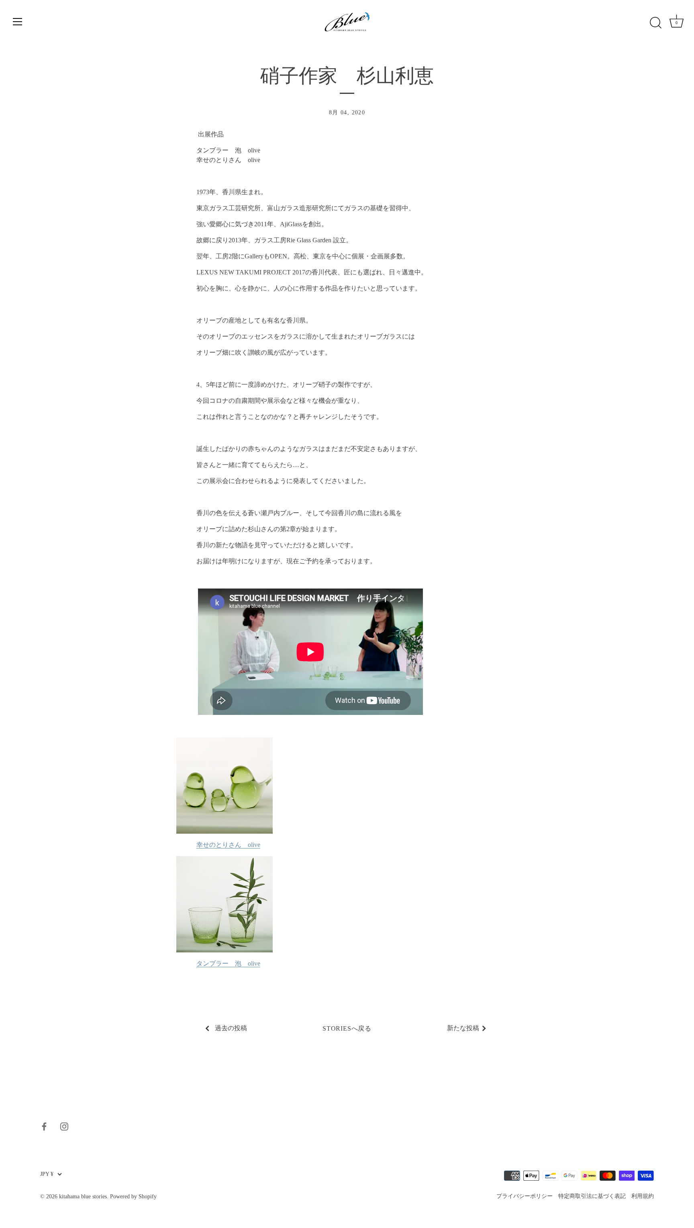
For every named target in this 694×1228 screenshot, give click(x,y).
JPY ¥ (46, 1174)
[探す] (655, 23)
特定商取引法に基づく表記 (592, 1196)
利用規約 (642, 1196)
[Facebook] (44, 1125)
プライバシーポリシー (524, 1196)
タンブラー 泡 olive (228, 963)
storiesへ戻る (347, 1028)
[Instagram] (64, 1125)
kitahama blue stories (83, 1196)
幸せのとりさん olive (228, 844)
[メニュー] (18, 21)
